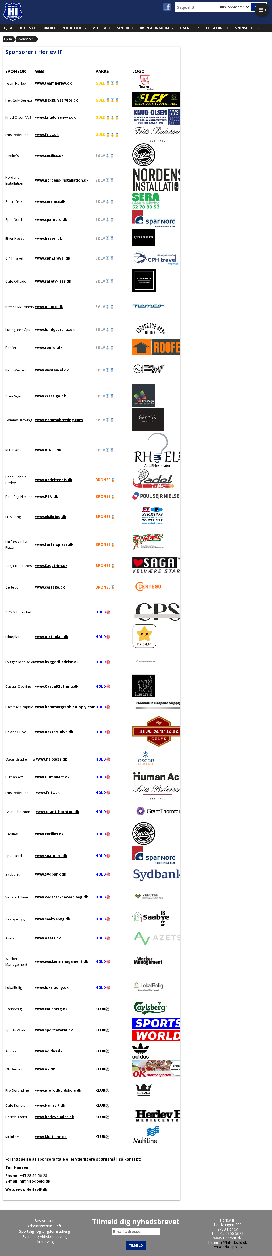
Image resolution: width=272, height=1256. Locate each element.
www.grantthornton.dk (57, 811)
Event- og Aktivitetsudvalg (44, 1236)
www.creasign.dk (50, 396)
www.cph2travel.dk (52, 258)
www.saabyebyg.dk (52, 919)
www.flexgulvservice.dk (56, 100)
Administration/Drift (44, 1225)
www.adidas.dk (48, 1051)
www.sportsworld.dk (54, 1030)
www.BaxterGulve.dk (54, 732)
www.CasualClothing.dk (56, 686)
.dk (55, 496)
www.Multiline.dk (51, 1136)
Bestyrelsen (44, 1220)
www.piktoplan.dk (51, 636)
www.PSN (43, 496)
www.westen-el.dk (52, 370)
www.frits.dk (47, 134)
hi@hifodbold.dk (34, 1181)
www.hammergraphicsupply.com (65, 707)
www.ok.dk (45, 1069)
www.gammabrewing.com (59, 420)
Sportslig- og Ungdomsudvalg (44, 1231)
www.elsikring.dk (50, 516)
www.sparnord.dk (51, 219)
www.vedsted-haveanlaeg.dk (61, 897)
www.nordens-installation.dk (61, 180)
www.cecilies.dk (49, 155)
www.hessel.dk (48, 238)
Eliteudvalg (44, 1241)
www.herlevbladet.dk (54, 1116)
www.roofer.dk (48, 347)
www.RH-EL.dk (48, 450)
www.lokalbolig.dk (52, 987)
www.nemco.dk (49, 306)
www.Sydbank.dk (50, 874)
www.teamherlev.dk (53, 83)
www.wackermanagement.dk (61, 961)
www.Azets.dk (48, 938)
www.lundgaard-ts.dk (55, 329)
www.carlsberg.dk (51, 1009)
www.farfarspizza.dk (54, 544)
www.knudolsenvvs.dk (55, 117)
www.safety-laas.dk (53, 281)
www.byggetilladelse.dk (57, 662)
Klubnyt (28, 28)
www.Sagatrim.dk (51, 565)
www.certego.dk (50, 587)
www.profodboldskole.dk (58, 1090)
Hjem (8, 28)
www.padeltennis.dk (53, 479)
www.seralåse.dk (50, 201)
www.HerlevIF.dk (50, 1105)
